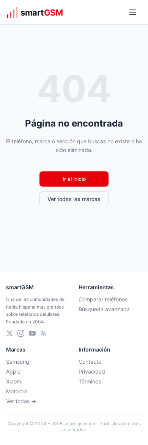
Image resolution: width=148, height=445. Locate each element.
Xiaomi (14, 381)
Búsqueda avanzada (104, 309)
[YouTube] (32, 333)
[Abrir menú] (133, 12)
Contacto (90, 361)
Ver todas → (21, 401)
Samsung (17, 361)
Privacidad (92, 371)
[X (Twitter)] (9, 333)
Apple (13, 371)
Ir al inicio (74, 179)
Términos (90, 381)
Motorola (17, 391)
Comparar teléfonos (103, 299)
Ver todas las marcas (74, 199)
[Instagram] (20, 333)
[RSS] (43, 333)
